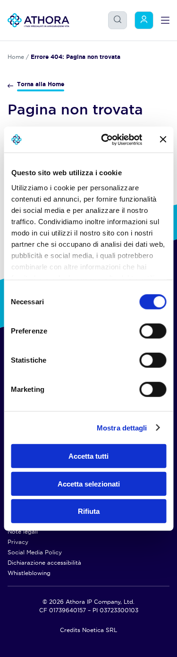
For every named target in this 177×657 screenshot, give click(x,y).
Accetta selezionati (89, 483)
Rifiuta (89, 511)
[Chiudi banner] (163, 139)
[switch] (143, 328)
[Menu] (165, 20)
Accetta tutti (88, 456)
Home (16, 56)
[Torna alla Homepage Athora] (38, 20)
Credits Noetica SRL (88, 629)
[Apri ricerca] (117, 19)
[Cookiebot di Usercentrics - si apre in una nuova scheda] (105, 139)
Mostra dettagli (122, 427)
